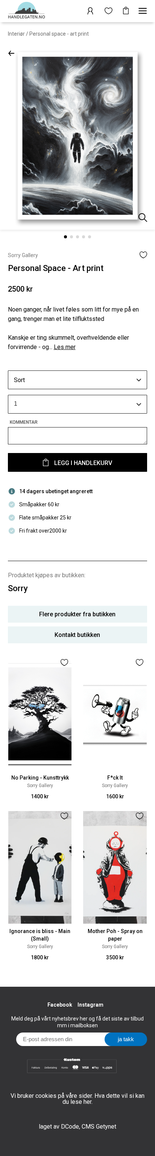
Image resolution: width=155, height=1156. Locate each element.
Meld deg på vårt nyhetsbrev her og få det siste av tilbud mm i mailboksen (77, 1022)
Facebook (59, 1005)
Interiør (16, 34)
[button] (11, 53)
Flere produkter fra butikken (77, 614)
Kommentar (24, 422)
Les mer (65, 347)
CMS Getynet (99, 1126)
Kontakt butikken (77, 634)
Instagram (90, 1005)
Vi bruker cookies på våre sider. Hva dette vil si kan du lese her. (77, 1098)
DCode (70, 1126)
